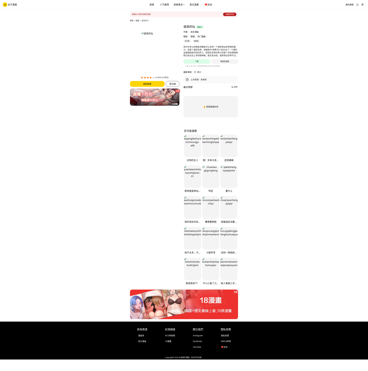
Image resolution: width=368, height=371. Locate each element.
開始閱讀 (147, 83)
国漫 (137, 21)
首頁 (152, 4)
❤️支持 (208, 4)
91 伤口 (197, 72)
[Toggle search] (357, 4)
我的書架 (350, 4)
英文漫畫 (194, 4)
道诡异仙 (144, 21)
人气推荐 (164, 4)
